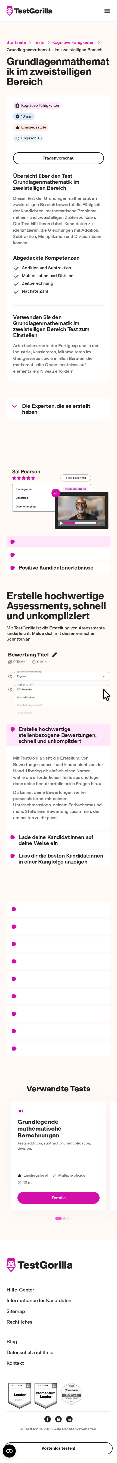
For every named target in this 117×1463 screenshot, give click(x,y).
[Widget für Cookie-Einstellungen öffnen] (9, 1451)
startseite (16, 42)
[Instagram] (58, 1419)
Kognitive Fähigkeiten (73, 42)
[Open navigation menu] (107, 11)
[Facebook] (47, 1419)
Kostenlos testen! (58, 1448)
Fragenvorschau (58, 158)
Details (59, 1197)
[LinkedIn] (69, 1419)
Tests (39, 42)
